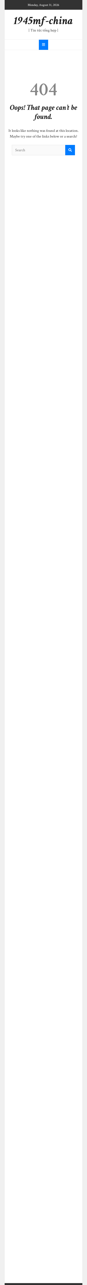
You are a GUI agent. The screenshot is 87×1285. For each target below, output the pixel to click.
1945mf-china (43, 20)
